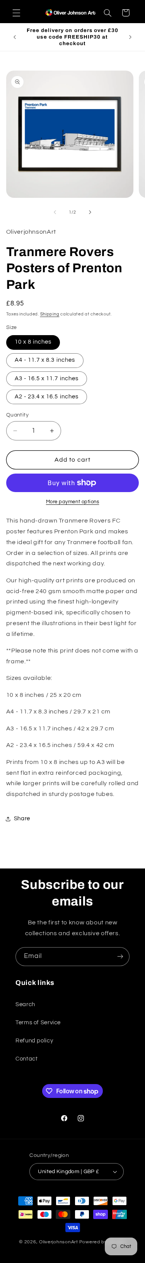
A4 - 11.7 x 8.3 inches (45, 360)
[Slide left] (54, 212)
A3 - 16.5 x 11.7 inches (46, 378)
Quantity (17, 415)
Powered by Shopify (102, 1242)
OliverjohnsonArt (58, 1242)
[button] (16, 13)
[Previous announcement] (14, 37)
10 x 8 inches (33, 342)
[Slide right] (90, 212)
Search (25, 1004)
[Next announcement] (130, 37)
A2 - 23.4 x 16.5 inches (46, 397)
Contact (26, 1059)
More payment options (72, 501)
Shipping (50, 314)
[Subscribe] (120, 956)
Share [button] (22, 818)
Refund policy (34, 1041)
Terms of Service (38, 1022)
